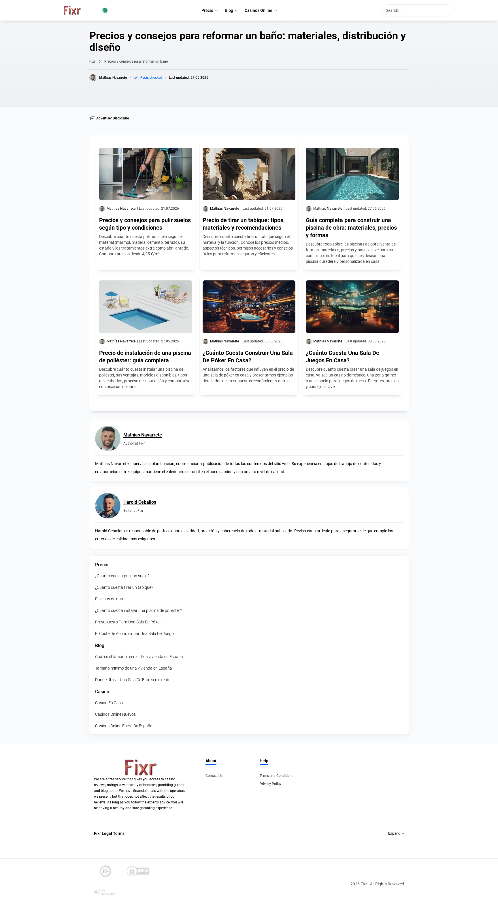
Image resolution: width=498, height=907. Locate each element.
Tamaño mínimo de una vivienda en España (133, 668)
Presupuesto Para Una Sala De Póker (128, 622)
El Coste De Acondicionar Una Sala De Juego (134, 633)
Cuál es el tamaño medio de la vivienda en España (139, 656)
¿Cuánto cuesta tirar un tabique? (124, 587)
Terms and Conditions (276, 776)
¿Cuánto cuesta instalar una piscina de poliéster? (138, 610)
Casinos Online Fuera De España (123, 726)
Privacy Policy (270, 784)
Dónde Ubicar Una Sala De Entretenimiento (133, 679)
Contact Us (213, 776)
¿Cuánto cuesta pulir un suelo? (122, 576)
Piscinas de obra (109, 599)
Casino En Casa (109, 702)
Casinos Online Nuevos (115, 714)
